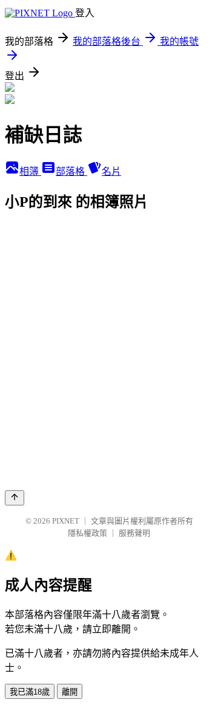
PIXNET (65, 520)
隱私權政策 (87, 532)
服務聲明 (134, 532)
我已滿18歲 (30, 691)
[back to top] (14, 497)
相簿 (30, 171)
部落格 (71, 171)
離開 (70, 691)
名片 (111, 171)
